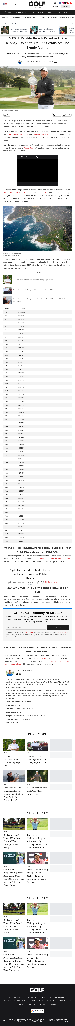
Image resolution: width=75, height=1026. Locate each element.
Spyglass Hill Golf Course (18, 134)
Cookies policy (42, 1001)
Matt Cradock (29, 62)
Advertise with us (64, 1001)
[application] (37, 170)
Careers (53, 1001)
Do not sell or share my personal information (37, 1004)
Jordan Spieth (43, 193)
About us (12, 997)
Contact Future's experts (27, 997)
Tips (32, 12)
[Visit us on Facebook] (60, 3)
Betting (40, 12)
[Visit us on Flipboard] (71, 3)
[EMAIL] (20, 674)
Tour (49, 12)
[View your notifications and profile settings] (15, 5)
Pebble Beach (29, 148)
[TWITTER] (17, 674)
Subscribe (65, 6)
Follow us (57, 114)
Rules (57, 12)
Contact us (43, 997)
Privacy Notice (62, 632)
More (66, 12)
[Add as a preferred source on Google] (37, 1011)
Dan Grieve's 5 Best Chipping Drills (24, 17)
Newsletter (68, 114)
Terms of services (29, 632)
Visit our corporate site (61, 1019)
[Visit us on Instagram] (62, 3)
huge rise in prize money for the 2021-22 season (51, 559)
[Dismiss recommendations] (72, 23)
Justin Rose (41, 658)
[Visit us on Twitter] (65, 3)
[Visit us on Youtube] (68, 3)
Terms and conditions (57, 997)
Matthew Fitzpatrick (26, 193)
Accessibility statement (25, 1001)
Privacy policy (9, 1001)
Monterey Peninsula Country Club (46, 134)
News (10, 12)
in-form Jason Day (10, 193)
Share (8, 114)
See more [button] (30, 584)
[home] (5, 12)
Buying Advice (21, 12)
